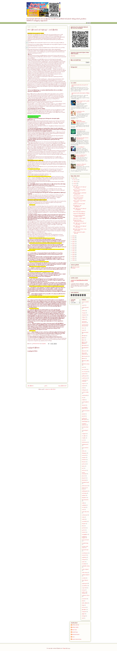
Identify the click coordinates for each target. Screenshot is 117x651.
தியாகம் (83, 475)
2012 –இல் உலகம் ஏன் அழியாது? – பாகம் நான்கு (79, 227)
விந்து (83, 605)
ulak (83, 618)
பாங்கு (83, 517)
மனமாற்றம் (84, 563)
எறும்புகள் (84, 373)
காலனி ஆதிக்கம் (85, 401)
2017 (73, 243)
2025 (73, 258)
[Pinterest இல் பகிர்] (56, 343)
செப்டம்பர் (75, 179)
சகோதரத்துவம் (85, 430)
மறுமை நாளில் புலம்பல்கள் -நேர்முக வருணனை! (78, 198)
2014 (73, 237)
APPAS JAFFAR (75, 624)
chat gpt (83, 615)
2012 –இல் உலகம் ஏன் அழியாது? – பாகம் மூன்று (79, 224)
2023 (73, 254)
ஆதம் (83, 330)
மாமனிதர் (84, 578)
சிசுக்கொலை (84, 442)
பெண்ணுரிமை (84, 534)
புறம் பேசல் (84, 527)
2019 (73, 247)
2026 (73, 260)
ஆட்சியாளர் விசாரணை (84, 322)
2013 (73, 235)
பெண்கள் (84, 532)
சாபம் (83, 440)
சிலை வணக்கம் (85, 447)
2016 (73, 241)
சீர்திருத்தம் (84, 453)
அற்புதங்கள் (84, 314)
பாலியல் (83, 519)
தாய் (83, 468)
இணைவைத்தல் (85, 332)
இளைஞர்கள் (84, 345)
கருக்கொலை (84, 378)
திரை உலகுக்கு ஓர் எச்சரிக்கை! (79, 211)
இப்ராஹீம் (84, 335)
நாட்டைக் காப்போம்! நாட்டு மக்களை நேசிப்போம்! (81, 155)
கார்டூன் (83, 399)
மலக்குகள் (84, 559)
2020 (73, 248)
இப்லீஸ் (83, 337)
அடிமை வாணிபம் (85, 301)
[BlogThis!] (52, 343)
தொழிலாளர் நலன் (85, 482)
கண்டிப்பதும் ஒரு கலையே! (78, 195)
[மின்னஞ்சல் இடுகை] (48, 343)
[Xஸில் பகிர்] (53, 343)
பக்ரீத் (83, 503)
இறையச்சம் (84, 350)
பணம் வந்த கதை (85, 511)
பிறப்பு (83, 525)
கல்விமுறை (84, 389)
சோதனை (84, 461)
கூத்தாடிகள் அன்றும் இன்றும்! (79, 213)
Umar (73, 636)
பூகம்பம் (83, 530)
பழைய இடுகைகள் (62, 385)
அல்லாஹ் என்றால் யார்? (81, 129)
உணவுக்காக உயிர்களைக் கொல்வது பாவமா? (81, 165)
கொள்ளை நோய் (85, 427)
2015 (73, 239)
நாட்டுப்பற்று (84, 493)
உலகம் (83, 367)
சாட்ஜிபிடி (84, 437)
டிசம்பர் (74, 185)
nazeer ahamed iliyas (76, 639)
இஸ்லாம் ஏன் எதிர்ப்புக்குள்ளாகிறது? (80, 121)
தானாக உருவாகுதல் (84, 473)
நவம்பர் (75, 183)
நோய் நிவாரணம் (85, 499)
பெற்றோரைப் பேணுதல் (84, 537)
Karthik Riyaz (75, 632)
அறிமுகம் (84, 317)
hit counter (73, 268)
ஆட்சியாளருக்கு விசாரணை (85, 325)
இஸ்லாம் (83, 358)
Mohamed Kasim (75, 634)
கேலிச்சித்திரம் (85, 421)
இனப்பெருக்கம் (85, 356)
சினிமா (83, 450)
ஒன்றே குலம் (84, 375)
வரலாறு (83, 589)
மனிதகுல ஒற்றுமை (86, 574)
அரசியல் (83, 310)
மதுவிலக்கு (84, 557)
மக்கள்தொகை (85, 553)
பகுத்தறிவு (84, 505)
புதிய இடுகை (30, 385)
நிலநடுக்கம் (84, 497)
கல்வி (83, 387)
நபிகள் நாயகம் (85, 485)
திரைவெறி (84, 480)
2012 (73, 178)
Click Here (73, 55)
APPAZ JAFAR (75, 627)
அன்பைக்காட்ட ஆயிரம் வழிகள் (79, 218)
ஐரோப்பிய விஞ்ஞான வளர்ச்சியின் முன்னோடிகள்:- (79, 193)
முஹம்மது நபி (84, 583)
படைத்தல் (84, 507)
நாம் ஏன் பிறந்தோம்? (80, 146)
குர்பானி (83, 416)
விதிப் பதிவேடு (85, 602)
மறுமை (83, 561)
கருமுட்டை (84, 383)
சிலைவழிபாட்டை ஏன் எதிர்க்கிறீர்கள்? (77, 206)
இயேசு (83, 339)
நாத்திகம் (84, 495)
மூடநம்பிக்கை (84, 585)
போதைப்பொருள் (85, 549)
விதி (83, 600)
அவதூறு (84, 312)
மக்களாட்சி (84, 555)
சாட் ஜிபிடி (84, 435)
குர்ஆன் (83, 413)
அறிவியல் (84, 319)
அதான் (83, 305)
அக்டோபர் (75, 181)
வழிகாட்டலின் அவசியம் (84, 592)
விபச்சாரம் (84, 607)
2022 (73, 252)
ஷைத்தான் (84, 611)
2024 (73, 256)
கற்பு (83, 397)
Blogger (64, 648)
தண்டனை (84, 463)
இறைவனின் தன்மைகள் (84, 353)
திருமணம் (84, 477)
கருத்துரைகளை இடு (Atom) (50, 389)
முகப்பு (45, 385)
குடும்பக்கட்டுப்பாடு (85, 410)
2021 (73, 250)
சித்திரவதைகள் (85, 444)
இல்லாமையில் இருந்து (84, 343)
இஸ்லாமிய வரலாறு (85, 363)
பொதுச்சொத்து (85, 543)
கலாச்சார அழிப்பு (85, 392)
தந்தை (83, 466)
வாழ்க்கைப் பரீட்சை (86, 595)
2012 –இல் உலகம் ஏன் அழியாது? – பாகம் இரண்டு (79, 209)
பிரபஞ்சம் (84, 523)
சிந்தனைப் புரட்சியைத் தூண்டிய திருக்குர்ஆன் (79, 190)
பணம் (83, 509)
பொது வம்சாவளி (85, 539)
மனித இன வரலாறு (86, 565)
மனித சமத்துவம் (85, 569)
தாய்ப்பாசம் (84, 470)
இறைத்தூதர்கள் (85, 347)
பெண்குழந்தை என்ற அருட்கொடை (80, 112)
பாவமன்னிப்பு (84, 521)
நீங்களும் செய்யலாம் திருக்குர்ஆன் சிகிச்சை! (78, 220)
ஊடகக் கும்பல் (85, 371)
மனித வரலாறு (85, 572)
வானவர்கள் (84, 598)
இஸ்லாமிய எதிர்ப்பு (85, 360)
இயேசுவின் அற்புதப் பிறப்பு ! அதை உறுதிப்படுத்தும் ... (79, 229)
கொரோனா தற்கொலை (84, 424)
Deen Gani (74, 629)
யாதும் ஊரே (84, 587)
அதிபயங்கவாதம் (85, 307)
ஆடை (83, 328)
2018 (73, 245)
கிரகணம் (84, 405)
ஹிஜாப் (83, 613)
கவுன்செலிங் (84, 395)
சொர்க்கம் (84, 459)
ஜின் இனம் (84, 609)
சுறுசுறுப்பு (84, 457)
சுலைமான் (84, 455)
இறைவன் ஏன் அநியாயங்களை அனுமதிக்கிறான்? (82, 138)
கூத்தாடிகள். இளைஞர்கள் (84, 419)
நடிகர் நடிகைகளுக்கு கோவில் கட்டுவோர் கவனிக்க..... (79, 216)
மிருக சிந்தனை (85, 580)
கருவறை (84, 385)
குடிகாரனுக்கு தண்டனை (84, 408)
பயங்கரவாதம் (84, 514)
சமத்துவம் (84, 433)
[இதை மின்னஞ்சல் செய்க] (51, 343)
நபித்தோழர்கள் (85, 491)
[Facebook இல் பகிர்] (55, 343)
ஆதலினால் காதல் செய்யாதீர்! (79, 203)
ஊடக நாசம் (84, 369)
